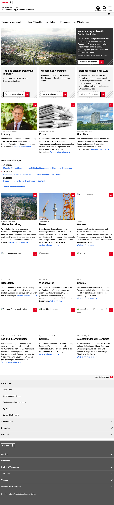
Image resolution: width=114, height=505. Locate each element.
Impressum (7, 390)
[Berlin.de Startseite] (6, 2)
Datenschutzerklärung (11, 396)
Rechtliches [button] (6, 383)
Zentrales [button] (5, 428)
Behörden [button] (5, 461)
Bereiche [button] (5, 434)
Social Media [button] (7, 422)
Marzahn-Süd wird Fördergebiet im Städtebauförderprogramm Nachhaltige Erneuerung (37, 168)
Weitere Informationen (88, 62)
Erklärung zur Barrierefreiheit (14, 402)
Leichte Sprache (12, 415)
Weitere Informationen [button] (11, 487)
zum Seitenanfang (102, 377)
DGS (8, 409)
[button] (110, 14)
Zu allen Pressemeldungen (12, 186)
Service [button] (4, 454)
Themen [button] (4, 480)
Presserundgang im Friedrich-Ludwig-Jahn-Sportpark (24, 181)
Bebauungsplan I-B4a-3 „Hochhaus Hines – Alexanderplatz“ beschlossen (32, 174)
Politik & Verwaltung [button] (10, 467)
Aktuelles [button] (5, 474)
